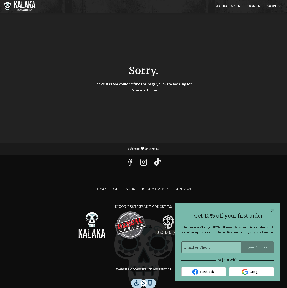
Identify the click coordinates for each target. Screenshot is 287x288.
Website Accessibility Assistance (143, 269)
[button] (274, 6)
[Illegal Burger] (130, 225)
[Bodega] (168, 225)
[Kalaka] (92, 225)
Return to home (143, 90)
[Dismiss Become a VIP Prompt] (273, 210)
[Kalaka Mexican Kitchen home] (22, 6)
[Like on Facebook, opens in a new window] (129, 163)
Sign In (254, 6)
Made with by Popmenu (81, 149)
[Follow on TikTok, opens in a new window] (157, 163)
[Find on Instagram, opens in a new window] (143, 163)
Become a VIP (227, 6)
